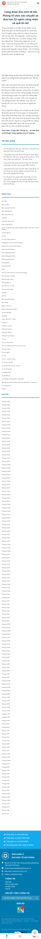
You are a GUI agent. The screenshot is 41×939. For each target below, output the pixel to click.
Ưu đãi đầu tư (6, 375)
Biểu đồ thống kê (7, 211)
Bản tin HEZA (5, 204)
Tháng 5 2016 (6, 777)
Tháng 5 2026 (6, 408)
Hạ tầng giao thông (8, 259)
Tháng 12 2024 (6, 464)
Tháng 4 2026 (6, 411)
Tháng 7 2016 (6, 770)
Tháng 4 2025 (6, 451)
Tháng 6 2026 (6, 405)
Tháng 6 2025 (6, 444)
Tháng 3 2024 (6, 494)
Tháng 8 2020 (6, 634)
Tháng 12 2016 (6, 754)
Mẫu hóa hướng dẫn (8, 299)
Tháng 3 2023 (6, 534)
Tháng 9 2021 (6, 594)
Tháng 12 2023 (6, 504)
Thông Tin (5, 322)
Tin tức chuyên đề (7, 362)
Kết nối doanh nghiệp (8, 276)
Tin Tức (4, 356)
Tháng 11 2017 (6, 717)
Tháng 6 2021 (6, 604)
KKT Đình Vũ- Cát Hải (8, 286)
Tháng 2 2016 (6, 787)
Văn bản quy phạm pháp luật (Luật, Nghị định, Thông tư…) (19, 382)
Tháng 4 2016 (6, 780)
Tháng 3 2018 (6, 710)
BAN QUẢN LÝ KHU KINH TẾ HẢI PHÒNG (17, 2)
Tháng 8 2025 (6, 438)
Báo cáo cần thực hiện (8, 208)
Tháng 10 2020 (6, 631)
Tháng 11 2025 (6, 428)
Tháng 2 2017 (6, 747)
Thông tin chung (7, 329)
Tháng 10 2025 (6, 431)
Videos (4, 389)
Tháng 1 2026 (6, 421)
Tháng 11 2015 (6, 797)
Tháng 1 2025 (6, 461)
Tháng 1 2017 (5, 750)
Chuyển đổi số (6, 232)
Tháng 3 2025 (6, 455)
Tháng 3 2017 (6, 744)
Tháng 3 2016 (6, 783)
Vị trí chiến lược (6, 385)
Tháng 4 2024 (6, 491)
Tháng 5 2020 (6, 644)
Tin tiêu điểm (6, 352)
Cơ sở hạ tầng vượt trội (9, 239)
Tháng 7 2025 (6, 441)
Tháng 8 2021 (6, 597)
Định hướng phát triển (8, 252)
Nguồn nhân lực (6, 306)
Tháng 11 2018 (6, 684)
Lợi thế (4, 296)
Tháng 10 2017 (6, 720)
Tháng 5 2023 (6, 528)
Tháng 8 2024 (6, 478)
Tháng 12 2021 (6, 584)
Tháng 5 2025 (6, 448)
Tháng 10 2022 (6, 551)
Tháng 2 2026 (6, 418)
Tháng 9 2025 (6, 434)
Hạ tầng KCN (6, 262)
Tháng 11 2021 (6, 587)
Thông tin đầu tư (7, 332)
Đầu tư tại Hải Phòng (8, 249)
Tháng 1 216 (5, 813)
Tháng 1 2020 (6, 651)
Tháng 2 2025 (6, 458)
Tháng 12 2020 (6, 624)
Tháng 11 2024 (6, 468)
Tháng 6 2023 (6, 524)
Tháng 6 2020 (6, 641)
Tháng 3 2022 (6, 574)
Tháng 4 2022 (6, 571)
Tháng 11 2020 (6, 627)
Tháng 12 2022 (6, 544)
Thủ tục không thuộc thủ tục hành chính (14, 345)
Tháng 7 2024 (6, 481)
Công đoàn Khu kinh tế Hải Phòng (12, 242)
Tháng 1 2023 (6, 541)
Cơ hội (4, 236)
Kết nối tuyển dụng (7, 279)
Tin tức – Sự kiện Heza (8, 359)
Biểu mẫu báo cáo (7, 214)
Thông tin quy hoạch (8, 336)
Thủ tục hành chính (7, 342)
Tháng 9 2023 (6, 514)
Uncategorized (6, 372)
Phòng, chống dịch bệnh (9, 309)
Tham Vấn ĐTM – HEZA (9, 319)
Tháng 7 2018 (6, 697)
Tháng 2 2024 (6, 498)
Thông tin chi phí (7, 326)
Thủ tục (4, 339)
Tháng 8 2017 (6, 727)
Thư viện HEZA (6, 349)
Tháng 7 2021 (6, 601)
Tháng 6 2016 (6, 774)
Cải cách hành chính (8, 221)
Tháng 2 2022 (6, 577)
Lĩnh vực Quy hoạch (7, 289)
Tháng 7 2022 (6, 561)
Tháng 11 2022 (6, 548)
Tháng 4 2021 (6, 611)
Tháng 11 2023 (6, 508)
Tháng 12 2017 (6, 714)
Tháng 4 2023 (6, 531)
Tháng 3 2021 (6, 614)
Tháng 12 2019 (6, 654)
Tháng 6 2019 (6, 667)
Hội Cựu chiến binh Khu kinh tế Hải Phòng (14, 272)
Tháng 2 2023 (6, 538)
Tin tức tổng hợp (7, 369)
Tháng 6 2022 (6, 564)
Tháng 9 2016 (6, 764)
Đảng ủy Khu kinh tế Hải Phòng (11, 246)
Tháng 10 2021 (6, 591)
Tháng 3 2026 (6, 415)
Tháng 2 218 (5, 810)
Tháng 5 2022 (6, 567)
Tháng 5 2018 (6, 704)
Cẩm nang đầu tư (7, 224)
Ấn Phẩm (4, 201)
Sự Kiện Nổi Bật (6, 312)
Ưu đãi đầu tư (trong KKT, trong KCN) (13, 379)
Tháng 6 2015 (6, 807)
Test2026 (4, 316)
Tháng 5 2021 (6, 607)
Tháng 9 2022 (6, 554)
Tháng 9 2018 (6, 690)
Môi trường (5, 302)
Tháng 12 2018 (6, 680)
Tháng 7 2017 (6, 730)
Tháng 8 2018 (6, 694)
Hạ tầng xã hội (6, 266)
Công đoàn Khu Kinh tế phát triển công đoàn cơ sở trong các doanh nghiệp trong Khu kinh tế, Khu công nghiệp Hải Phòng (21, 171)
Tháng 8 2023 (6, 518)
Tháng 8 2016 (6, 767)
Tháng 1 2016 (5, 790)
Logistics (4, 292)
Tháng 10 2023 (6, 511)
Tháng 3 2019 (6, 674)
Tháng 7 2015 (6, 803)
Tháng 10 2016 (6, 760)
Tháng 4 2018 (6, 707)
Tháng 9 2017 (6, 724)
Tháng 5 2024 (6, 488)
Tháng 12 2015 (6, 793)
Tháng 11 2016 (6, 757)
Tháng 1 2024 (6, 501)
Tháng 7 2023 (6, 521)
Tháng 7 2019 (6, 664)
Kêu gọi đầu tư (6, 282)
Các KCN (4, 218)
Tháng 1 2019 (5, 677)
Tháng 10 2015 (6, 800)
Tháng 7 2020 (6, 637)
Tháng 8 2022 (6, 558)
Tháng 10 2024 (6, 471)
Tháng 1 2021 (6, 621)
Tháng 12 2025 (6, 425)
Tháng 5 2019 (6, 670)
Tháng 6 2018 (6, 700)
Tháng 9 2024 (6, 474)
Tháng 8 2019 (6, 661)
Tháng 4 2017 (6, 740)
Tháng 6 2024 (6, 484)
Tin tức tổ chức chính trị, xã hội (11, 365)
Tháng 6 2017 (6, 734)
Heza (3, 269)
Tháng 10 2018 (6, 687)
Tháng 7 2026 (6, 401)
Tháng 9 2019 (6, 657)
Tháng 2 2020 (6, 647)
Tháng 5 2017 (6, 737)
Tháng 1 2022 (6, 581)
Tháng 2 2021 (6, 617)
